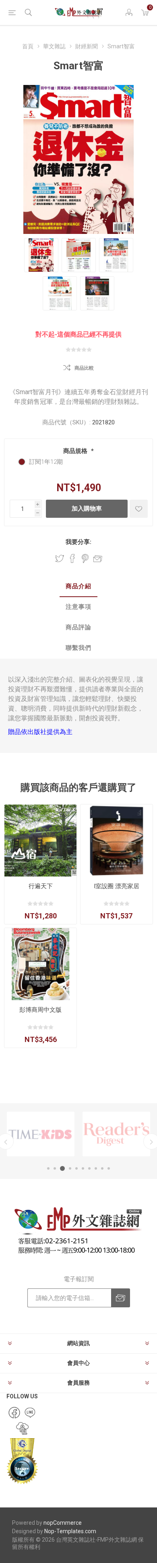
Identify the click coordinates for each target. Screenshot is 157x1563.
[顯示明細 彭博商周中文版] (40, 964)
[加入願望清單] (139, 509)
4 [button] (70, 1168)
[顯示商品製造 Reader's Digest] (116, 1134)
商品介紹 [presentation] (78, 586)
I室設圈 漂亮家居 (116, 886)
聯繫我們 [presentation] (78, 647)
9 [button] (102, 1168)
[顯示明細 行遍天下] (40, 840)
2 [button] (55, 1168)
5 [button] (76, 1168)
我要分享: (78, 542)
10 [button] (108, 1168)
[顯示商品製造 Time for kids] (40, 1134)
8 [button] (96, 1168)
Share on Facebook (72, 558)
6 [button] (83, 1168)
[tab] (78, 587)
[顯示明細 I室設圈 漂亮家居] (117, 840)
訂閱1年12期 (46, 461)
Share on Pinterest (85, 558)
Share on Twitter (59, 558)
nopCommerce (62, 1523)
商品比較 (84, 368)
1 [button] (48, 1168)
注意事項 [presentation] (78, 606)
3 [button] (62, 1168)
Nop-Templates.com (70, 1531)
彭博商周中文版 (40, 1009)
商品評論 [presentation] (78, 627)
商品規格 (76, 451)
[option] (40, 1134)
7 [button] (89, 1168)
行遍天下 (41, 886)
